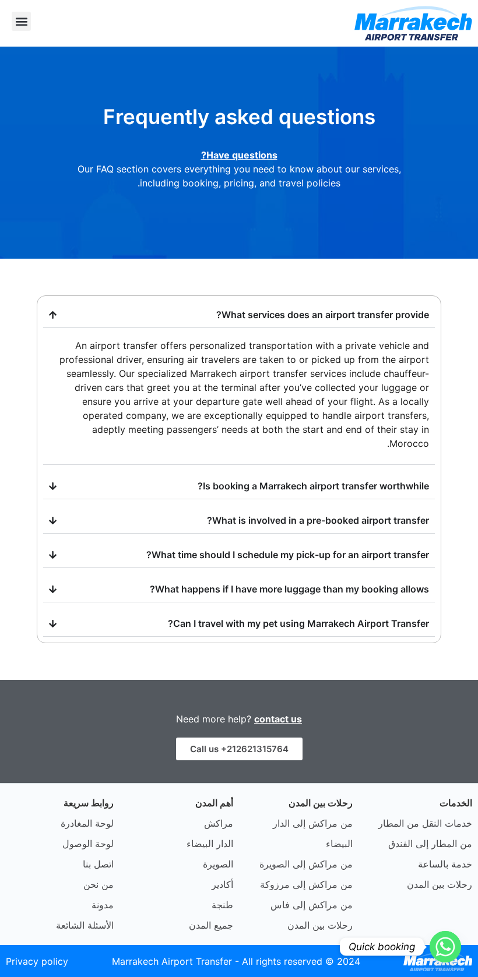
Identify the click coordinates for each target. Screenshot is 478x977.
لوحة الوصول (88, 843)
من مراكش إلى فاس (311, 905)
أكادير (222, 884)
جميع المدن (211, 925)
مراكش (218, 823)
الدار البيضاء (210, 843)
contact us (278, 719)
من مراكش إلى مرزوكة (306, 884)
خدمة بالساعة (445, 864)
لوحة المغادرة (87, 823)
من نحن (98, 884)
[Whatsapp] (445, 946)
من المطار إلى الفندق (430, 843)
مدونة (103, 905)
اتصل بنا (98, 864)
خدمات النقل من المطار (425, 823)
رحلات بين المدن (439, 884)
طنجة (222, 905)
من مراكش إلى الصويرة (306, 864)
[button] (21, 21)
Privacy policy (37, 961)
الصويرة (218, 864)
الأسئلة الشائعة (85, 925)
